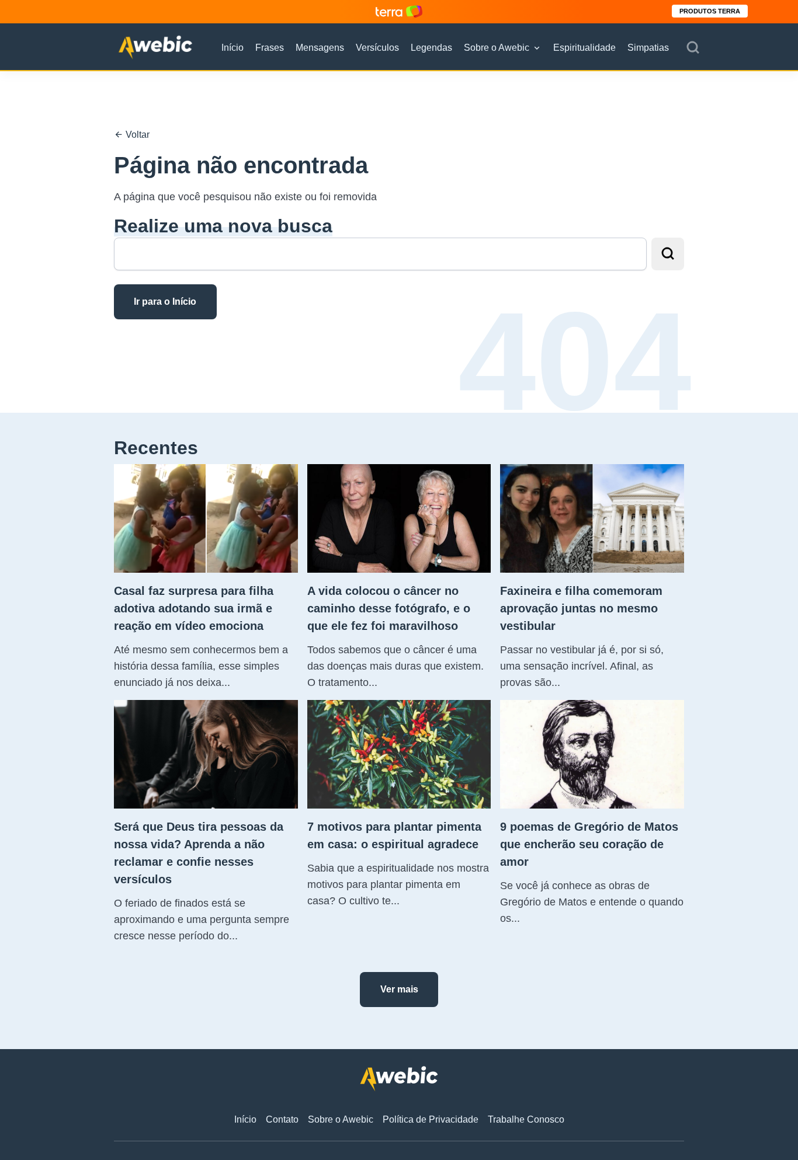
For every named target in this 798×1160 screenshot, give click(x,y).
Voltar (136, 135)
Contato (282, 1119)
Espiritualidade (584, 48)
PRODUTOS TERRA (709, 11)
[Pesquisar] (693, 48)
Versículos (377, 48)
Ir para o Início (165, 301)
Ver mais (399, 989)
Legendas (431, 48)
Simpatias (648, 48)
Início (232, 48)
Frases (269, 48)
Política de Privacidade (430, 1119)
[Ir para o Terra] (399, 11)
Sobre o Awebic (496, 48)
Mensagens (320, 48)
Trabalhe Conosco (526, 1119)
